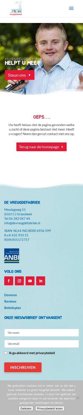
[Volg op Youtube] (30, 280)
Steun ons (17, 75)
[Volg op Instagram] (19, 280)
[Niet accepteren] (78, 398)
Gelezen (25, 408)
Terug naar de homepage (39, 146)
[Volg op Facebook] (8, 280)
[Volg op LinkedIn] (40, 280)
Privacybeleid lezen (50, 408)
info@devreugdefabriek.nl (22, 223)
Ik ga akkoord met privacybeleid (32, 353)
